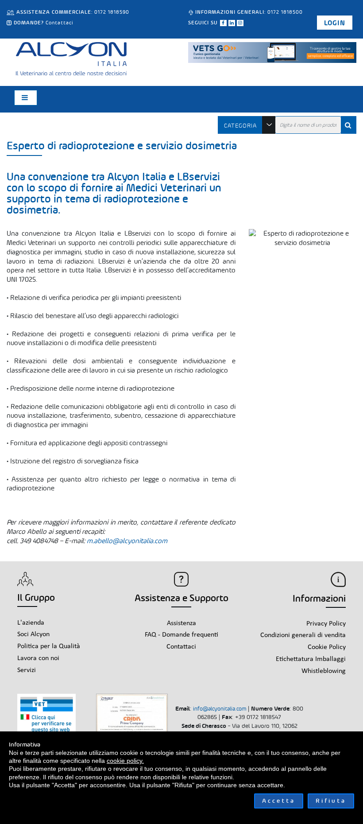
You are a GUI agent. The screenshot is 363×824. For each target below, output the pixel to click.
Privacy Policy (326, 623)
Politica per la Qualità (48, 646)
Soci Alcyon (33, 634)
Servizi (26, 670)
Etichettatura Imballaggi (311, 659)
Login (334, 23)
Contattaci (59, 22)
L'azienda (30, 622)
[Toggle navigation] (26, 97)
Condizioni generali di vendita (303, 635)
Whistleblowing (323, 671)
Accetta (278, 801)
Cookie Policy (327, 647)
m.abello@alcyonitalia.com (127, 540)
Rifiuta (331, 801)
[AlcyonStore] (71, 57)
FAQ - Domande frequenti (181, 634)
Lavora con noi (38, 658)
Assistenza (181, 623)
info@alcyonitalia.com (219, 708)
